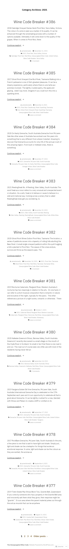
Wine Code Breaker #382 (34, 232)
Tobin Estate (50, 520)
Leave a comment (35, 115)
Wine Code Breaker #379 (34, 383)
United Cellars (53, 56)
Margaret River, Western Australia (42, 312)
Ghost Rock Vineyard (27, 110)
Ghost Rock (19, 264)
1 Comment (35, 61)
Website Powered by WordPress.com (41, 545)
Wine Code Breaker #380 (34, 332)
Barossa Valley (14, 366)
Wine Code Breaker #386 (34, 21)
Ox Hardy (31, 164)
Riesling (46, 213)
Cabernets (14, 315)
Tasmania (50, 107)
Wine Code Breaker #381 (34, 280)
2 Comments (35, 371)
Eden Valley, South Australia (34, 213)
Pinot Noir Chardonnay (28, 107)
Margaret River (23, 315)
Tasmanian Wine (49, 264)
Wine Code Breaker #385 (34, 72)
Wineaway (40, 318)
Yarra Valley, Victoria (40, 53)
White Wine (54, 215)
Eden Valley (14, 215)
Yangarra (40, 420)
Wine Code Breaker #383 (34, 181)
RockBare (37, 469)
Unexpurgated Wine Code (40, 56)
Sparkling (43, 107)
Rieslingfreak (29, 215)
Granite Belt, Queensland (34, 517)
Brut (18, 110)
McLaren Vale (22, 164)
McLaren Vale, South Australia (40, 161)
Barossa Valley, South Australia (35, 364)
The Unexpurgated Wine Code (18, 545)
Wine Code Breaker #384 (34, 126)
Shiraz (47, 364)
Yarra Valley (40, 58)
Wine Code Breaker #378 (34, 434)
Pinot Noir (30, 53)
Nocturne (31, 315)
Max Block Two (29, 520)
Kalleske (29, 366)
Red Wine (28, 56)
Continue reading (14, 45)
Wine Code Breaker (29, 58)
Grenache (27, 161)
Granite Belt (19, 520)
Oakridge (14, 56)
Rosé (37, 107)
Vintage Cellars (27, 166)
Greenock (22, 366)
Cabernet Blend (25, 312)
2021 (24, 53)
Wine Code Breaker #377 (34, 485)
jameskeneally (26, 51)
